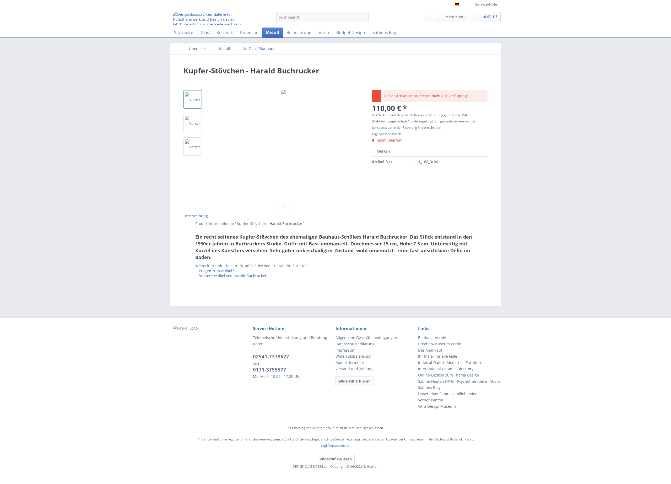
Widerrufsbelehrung (353, 356)
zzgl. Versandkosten (386, 134)
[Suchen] (364, 17)
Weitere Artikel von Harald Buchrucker (232, 275)
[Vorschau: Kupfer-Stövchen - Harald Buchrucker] (192, 99)
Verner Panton (430, 399)
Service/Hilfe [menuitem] (486, 4)
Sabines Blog (429, 387)
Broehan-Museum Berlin (439, 343)
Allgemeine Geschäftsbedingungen (366, 337)
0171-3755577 (269, 369)
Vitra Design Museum (437, 406)
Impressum (345, 350)
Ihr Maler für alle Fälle (437, 356)
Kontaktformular (350, 362)
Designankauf (430, 350)
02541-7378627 (271, 356)
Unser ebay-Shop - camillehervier (447, 393)
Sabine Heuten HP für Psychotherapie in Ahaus (459, 381)
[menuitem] (322, 19)
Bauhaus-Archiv (432, 337)
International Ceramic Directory (445, 368)
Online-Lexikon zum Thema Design (448, 375)
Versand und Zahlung (355, 368)
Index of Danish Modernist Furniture (450, 362)
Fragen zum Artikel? (216, 270)
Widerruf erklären (354, 381)
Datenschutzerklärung (355, 343)
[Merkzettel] (428, 17)
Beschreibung (195, 215)
